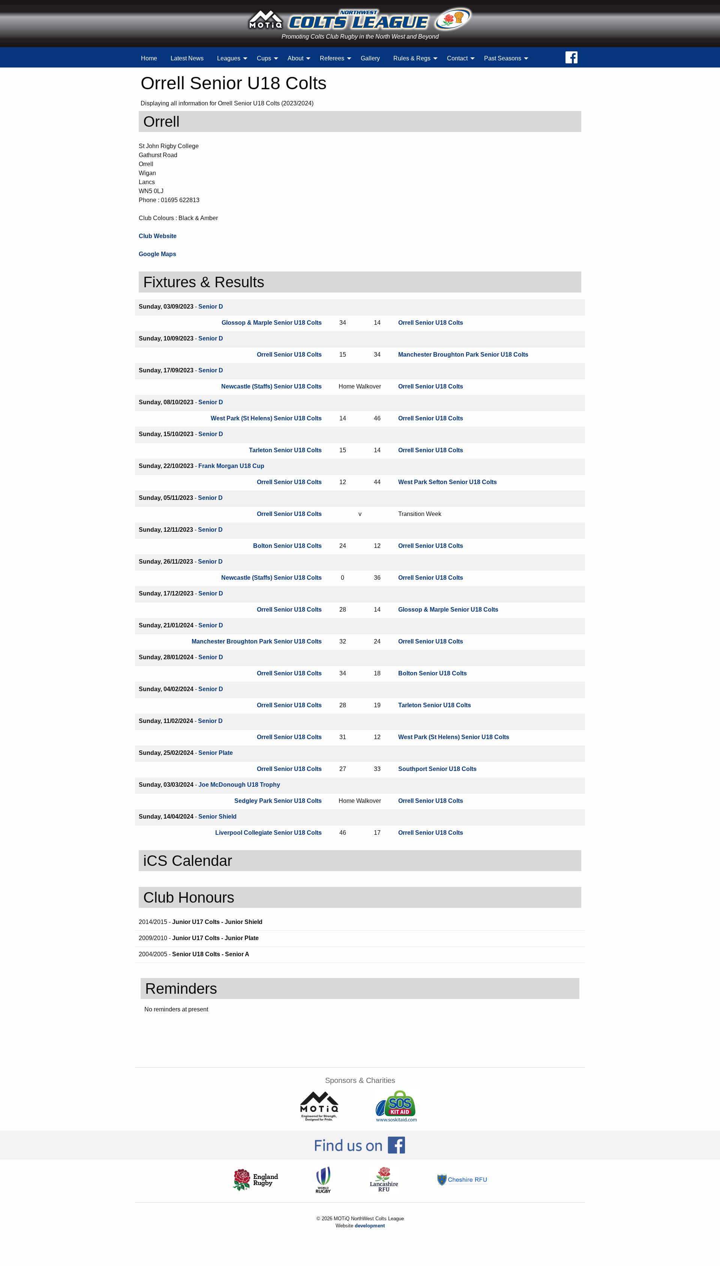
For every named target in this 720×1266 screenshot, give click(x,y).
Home (149, 58)
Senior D (210, 306)
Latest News (187, 58)
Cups (264, 58)
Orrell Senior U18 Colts (430, 323)
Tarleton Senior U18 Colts (285, 450)
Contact (457, 58)
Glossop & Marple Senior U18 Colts (272, 323)
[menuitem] (149, 59)
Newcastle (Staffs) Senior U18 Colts (271, 386)
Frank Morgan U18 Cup (231, 466)
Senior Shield (217, 816)
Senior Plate (215, 753)
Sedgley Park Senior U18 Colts (278, 801)
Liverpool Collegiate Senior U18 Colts (268, 833)
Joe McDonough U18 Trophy (239, 785)
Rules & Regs (411, 58)
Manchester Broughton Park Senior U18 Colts (463, 354)
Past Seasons (502, 58)
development (370, 1225)
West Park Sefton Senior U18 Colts (447, 482)
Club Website (158, 236)
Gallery (370, 58)
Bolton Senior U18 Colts (287, 546)
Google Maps (157, 254)
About (295, 58)
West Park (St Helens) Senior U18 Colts (266, 418)
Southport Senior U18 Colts (437, 769)
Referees (332, 58)
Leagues (228, 58)
